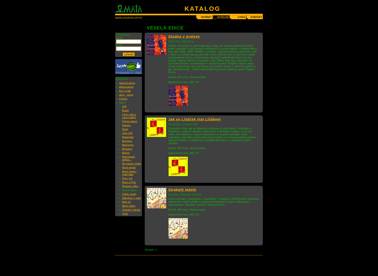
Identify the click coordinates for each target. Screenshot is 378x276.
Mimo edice (128, 205)
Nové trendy (129, 167)
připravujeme (126, 87)
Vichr (125, 213)
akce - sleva (126, 94)
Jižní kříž (127, 133)
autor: (119, 45)
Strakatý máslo (182, 190)
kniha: (119, 38)
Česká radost (129, 121)
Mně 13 (126, 202)
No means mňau (131, 163)
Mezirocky (128, 145)
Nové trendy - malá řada (129, 173)
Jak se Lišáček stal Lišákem (194, 119)
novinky (206, 17)
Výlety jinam (129, 194)
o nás (241, 17)
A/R (124, 106)
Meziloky (127, 141)
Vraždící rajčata (131, 209)
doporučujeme (127, 83)
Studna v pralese (184, 37)
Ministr (126, 152)
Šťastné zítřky (130, 186)
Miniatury (127, 148)
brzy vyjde (125, 90)
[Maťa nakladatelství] (128, 73)
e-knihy (123, 98)
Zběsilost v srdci (131, 198)
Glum (125, 129)
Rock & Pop (129, 182)
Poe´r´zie (127, 178)
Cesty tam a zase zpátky (129, 116)
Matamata (127, 137)
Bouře (125, 110)
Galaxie (126, 125)
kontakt (256, 17)
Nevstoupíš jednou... (128, 158)
